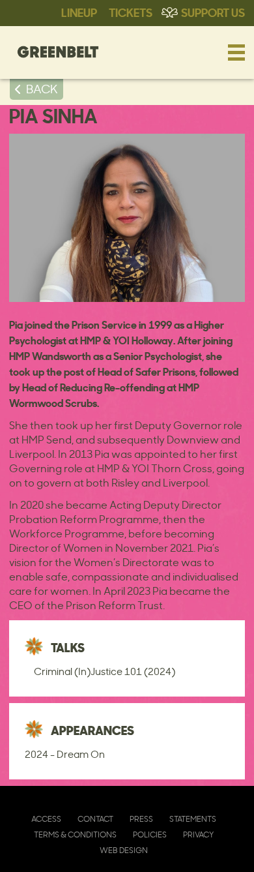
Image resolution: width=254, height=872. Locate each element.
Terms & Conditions (75, 834)
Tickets (130, 11)
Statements (192, 818)
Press (141, 818)
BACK (42, 89)
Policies (150, 834)
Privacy (198, 834)
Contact (95, 818)
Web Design (124, 850)
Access (46, 818)
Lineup (79, 11)
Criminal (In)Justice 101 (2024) (104, 671)
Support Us (213, 11)
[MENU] (236, 52)
